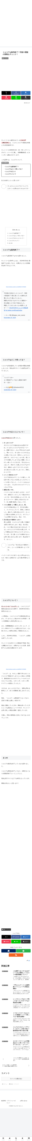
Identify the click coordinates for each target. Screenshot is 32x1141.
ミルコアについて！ (14, 240)
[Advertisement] (16, 30)
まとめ (10, 243)
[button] (25, 98)
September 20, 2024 (10, 390)
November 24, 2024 (10, 317)
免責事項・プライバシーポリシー (8, 1102)
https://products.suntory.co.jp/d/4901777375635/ (16, 286)
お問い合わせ (23, 1100)
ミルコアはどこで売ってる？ (16, 235)
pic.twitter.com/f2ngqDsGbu (14, 310)
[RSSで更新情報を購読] (16, 955)
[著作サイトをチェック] (8, 950)
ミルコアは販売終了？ (15, 233)
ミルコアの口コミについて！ (16, 238)
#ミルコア (20, 308)
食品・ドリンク (6, 929)
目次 (13, 230)
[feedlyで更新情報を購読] (23, 950)
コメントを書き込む (16, 1078)
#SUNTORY (13, 308)
